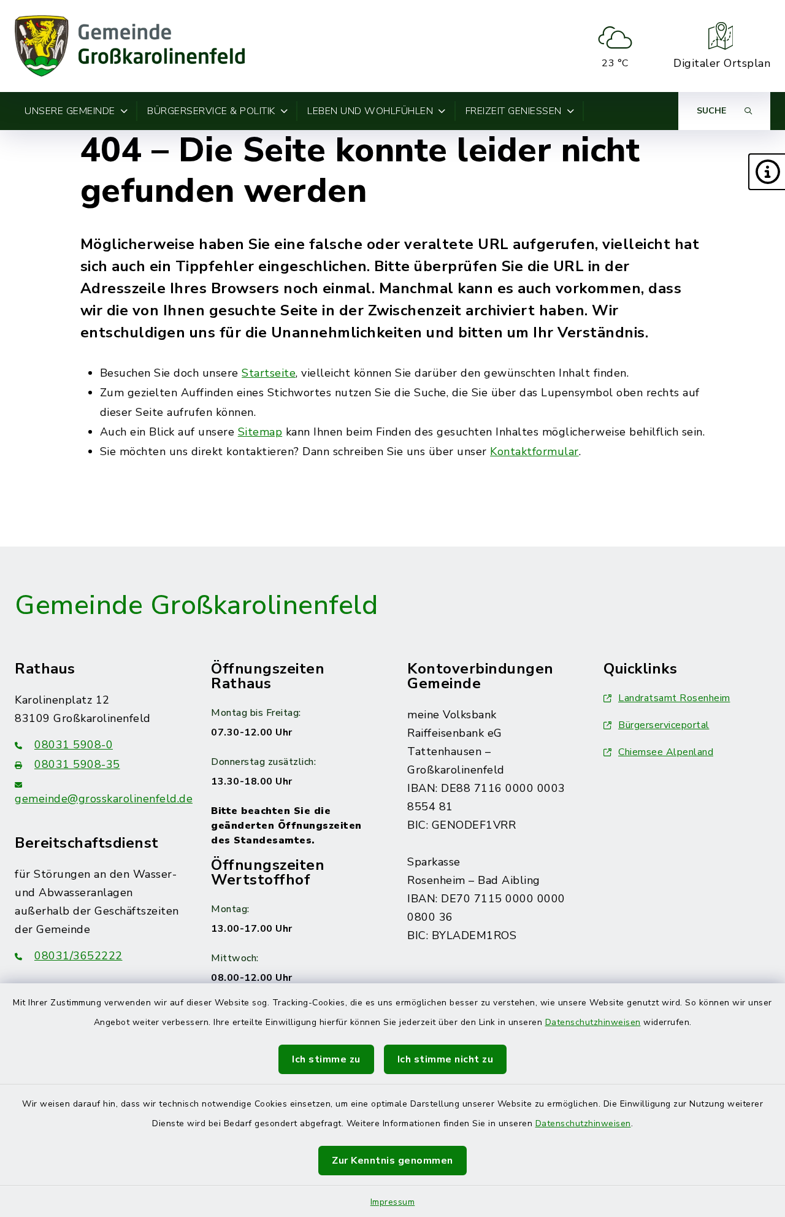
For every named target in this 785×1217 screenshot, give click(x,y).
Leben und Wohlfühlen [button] (370, 111)
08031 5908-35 (77, 764)
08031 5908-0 (73, 744)
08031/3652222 (78, 955)
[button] (766, 171)
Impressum (392, 1202)
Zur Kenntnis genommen (392, 1160)
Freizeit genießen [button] (513, 111)
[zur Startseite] (130, 46)
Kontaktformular (534, 451)
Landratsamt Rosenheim (674, 698)
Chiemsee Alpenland (665, 752)
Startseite (269, 373)
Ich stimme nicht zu (445, 1059)
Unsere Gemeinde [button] (70, 111)
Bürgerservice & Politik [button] (211, 111)
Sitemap (260, 431)
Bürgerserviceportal (664, 725)
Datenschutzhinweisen (593, 1022)
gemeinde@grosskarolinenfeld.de (104, 798)
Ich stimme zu (326, 1059)
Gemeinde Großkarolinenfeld (196, 605)
